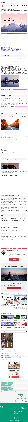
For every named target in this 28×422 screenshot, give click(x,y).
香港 (1, 391)
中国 (5, 390)
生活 (22, 5)
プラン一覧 (15, 407)
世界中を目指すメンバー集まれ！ (11, 256)
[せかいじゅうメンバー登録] (7, 347)
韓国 (12, 390)
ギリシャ (2, 385)
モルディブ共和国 (10, 389)
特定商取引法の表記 (23, 408)
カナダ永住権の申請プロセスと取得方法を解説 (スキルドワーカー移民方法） (11, 49)
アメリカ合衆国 (5, 382)
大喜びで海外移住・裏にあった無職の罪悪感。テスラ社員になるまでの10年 (11, 357)
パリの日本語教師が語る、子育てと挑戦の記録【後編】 (8, 351)
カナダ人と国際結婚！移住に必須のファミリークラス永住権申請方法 (10, 48)
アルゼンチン (9, 382)
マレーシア (5, 389)
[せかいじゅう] (20, 395)
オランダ (12, 383)
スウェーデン (9, 385)
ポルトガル (2, 389)
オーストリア (5, 384)
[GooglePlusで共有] (17, 33)
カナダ (8, 384)
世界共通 (3, 390)
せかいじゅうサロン (16, 418)
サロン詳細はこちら (14, 259)
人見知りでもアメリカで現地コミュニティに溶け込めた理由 (9, 359)
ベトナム (9, 388)
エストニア (9, 383)
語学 (12, 5)
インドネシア (6, 383)
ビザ (14, 5)
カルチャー (8, 5)
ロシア (1, 390)
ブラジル (7, 388)
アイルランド (2, 382)
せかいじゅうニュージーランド (17, 412)
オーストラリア (2, 384)
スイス (7, 385)
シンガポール (4, 385)
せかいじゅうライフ (16, 417)
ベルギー (11, 388)
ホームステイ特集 (16, 408)
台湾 (11, 390)
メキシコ (7, 389)
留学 (20, 5)
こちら (20, 227)
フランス (4, 388)
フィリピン (2, 388)
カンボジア (11, 384)
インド (3, 383)
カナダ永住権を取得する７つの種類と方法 (6, 47)
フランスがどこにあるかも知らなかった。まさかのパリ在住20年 (9, 353)
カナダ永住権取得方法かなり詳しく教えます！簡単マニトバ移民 (9, 50)
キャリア (17, 5)
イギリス (12, 382)
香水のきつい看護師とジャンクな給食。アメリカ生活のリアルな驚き (10, 355)
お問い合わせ (23, 411)
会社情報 (22, 407)
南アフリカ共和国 (8, 390)
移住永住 (25, 5)
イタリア (2, 383)
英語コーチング (16, 413)
